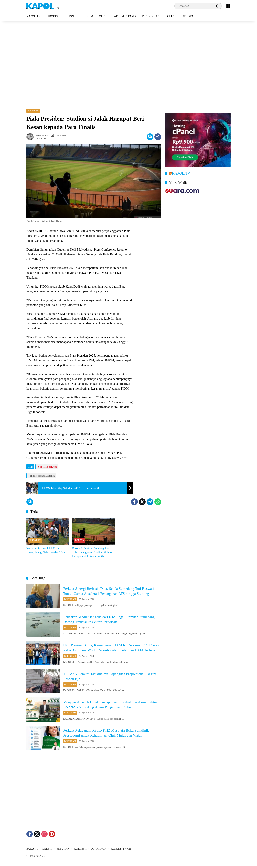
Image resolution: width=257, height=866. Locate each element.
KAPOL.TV (181, 174)
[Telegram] (150, 501)
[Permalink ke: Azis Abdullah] (31, 136)
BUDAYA (32, 848)
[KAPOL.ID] (42, 5)
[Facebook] (134, 501)
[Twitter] (142, 501)
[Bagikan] (157, 136)
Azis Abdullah (42, 136)
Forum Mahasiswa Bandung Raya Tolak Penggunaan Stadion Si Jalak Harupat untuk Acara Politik (92, 552)
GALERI (47, 848)
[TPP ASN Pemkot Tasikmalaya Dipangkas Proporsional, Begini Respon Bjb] (43, 681)
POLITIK (79, 540)
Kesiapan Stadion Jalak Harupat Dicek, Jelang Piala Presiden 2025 (45, 550)
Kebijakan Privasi (121, 848)
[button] (218, 6)
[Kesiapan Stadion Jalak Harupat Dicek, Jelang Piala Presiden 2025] (47, 531)
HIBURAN (63, 848)
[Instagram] (44, 834)
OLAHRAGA (98, 848)
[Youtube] (52, 834)
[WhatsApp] (157, 501)
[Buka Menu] (228, 6)
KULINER (80, 848)
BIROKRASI (33, 110)
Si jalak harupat (48, 466)
